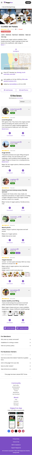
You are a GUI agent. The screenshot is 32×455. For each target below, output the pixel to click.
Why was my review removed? (10, 339)
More (2, 45)
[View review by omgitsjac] (5, 181)
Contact (16, 401)
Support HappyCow (16, 447)
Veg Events (16, 389)
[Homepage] (8, 2)
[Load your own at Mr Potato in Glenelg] (10, 313)
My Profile (16, 385)
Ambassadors (16, 387)
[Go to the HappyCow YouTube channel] (12, 431)
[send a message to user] (21, 109)
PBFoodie (25, 79)
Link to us (16, 403)
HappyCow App (16, 408)
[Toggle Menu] (1, 2)
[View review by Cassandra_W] (5, 218)
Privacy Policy (16, 439)
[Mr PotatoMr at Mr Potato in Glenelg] (21, 274)
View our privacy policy (7, 345)
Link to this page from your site (10, 363)
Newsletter (16, 392)
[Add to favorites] (30, 11)
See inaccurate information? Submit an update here (14, 359)
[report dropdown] (29, 109)
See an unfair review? (7, 366)
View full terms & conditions (9, 369)
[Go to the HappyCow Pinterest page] (19, 431)
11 (3, 11)
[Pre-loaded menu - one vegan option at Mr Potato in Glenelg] (16, 313)
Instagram (16, 51)
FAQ (16, 399)
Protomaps (10, 68)
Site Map (16, 405)
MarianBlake (13, 84)
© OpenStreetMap (18, 68)
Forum (16, 390)
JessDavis (13, 249)
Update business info (10, 81)
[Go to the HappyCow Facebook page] (9, 431)
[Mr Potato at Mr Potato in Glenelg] (4, 274)
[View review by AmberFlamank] (5, 111)
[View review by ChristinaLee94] (5, 144)
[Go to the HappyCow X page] (16, 431)
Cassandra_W (14, 217)
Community (16, 383)
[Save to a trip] (26, 11)
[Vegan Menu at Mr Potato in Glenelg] (27, 274)
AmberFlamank (14, 109)
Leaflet (6, 68)
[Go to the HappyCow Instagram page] (23, 431)
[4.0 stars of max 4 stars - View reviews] (4, 29)
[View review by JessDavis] (5, 251)
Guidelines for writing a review (9, 342)
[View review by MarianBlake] (5, 292)
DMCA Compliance (16, 444)
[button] (16, 60)
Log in (28, 2)
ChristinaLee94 (14, 142)
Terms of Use (16, 441)
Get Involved (16, 394)
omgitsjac (13, 179)
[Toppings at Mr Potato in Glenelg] (4, 313)
